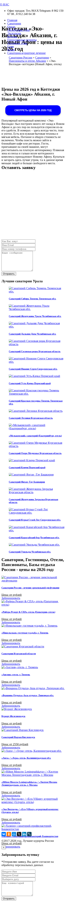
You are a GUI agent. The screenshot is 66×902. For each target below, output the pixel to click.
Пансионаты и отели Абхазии (27, 60)
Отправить (9, 273)
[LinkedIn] (24, 834)
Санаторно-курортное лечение (26, 53)
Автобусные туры (18, 30)
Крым (11, 49)
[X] (19, 834)
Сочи (10, 46)
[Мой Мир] (14, 834)
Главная (12, 20)
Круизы (12, 36)
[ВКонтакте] (3, 834)
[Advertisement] (33, 206)
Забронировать (10, 598)
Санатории (14, 23)
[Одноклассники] (9, 834)
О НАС (4, 4)
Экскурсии (14, 33)
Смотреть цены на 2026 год (33, 110)
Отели (11, 26)
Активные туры (17, 43)
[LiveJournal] (29, 834)
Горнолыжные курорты (22, 39)
